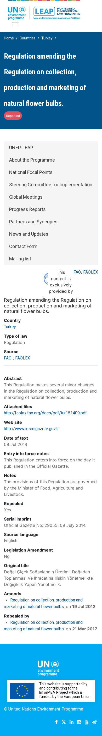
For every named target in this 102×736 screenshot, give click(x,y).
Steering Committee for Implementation (50, 184)
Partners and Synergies (33, 221)
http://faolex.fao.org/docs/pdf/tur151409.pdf (45, 412)
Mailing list (20, 258)
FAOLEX (90, 272)
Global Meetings (26, 197)
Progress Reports (27, 209)
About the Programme (32, 160)
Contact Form (23, 246)
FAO (77, 272)
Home (9, 38)
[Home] (44, 10)
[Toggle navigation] (15, 25)
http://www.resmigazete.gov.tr (31, 428)
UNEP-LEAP (21, 147)
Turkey (47, 38)
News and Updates (28, 234)
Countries (28, 38)
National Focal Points (31, 172)
